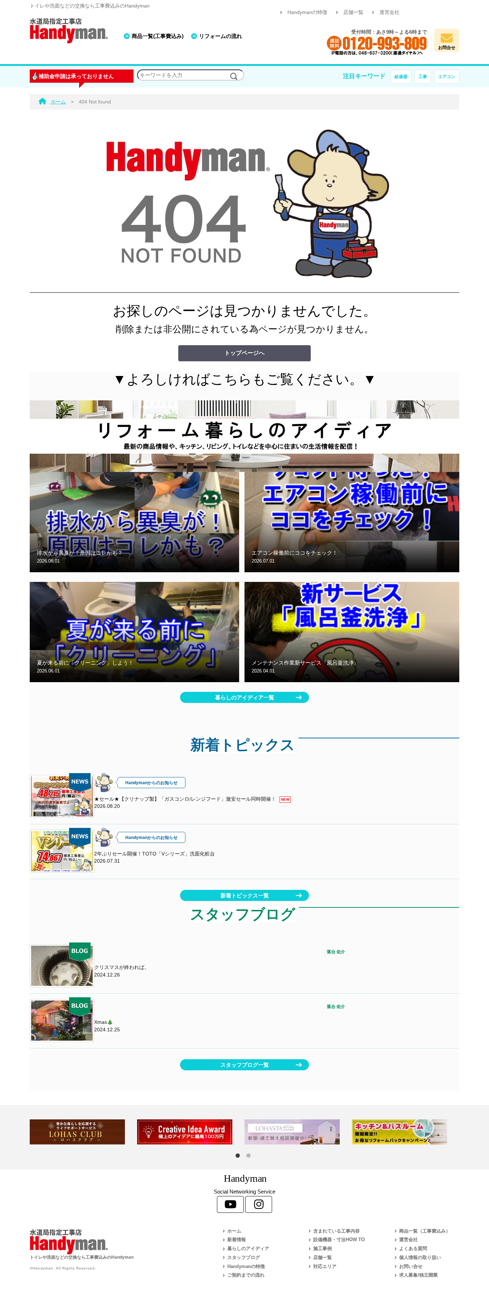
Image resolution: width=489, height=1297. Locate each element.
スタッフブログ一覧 (245, 1065)
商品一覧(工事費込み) (158, 36)
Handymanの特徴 (307, 12)
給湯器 (400, 76)
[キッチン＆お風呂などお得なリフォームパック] (405, 1131)
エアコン (446, 76)
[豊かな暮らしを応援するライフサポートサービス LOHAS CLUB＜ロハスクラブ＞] (83, 1131)
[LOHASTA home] (298, 1131)
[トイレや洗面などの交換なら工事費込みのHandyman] (110, 1241)
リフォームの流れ (220, 36)
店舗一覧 (353, 12)
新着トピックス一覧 (245, 895)
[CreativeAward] (191, 1131)
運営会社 (389, 12)
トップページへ (244, 353)
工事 (422, 76)
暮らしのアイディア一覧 (244, 697)
